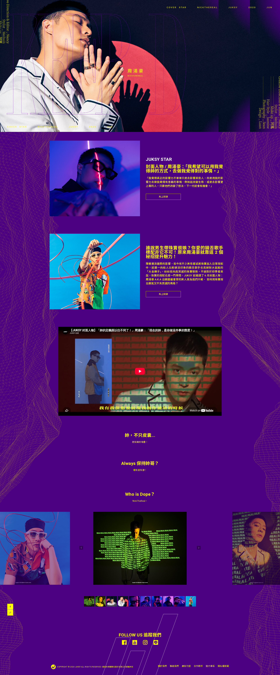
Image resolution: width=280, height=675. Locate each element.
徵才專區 (210, 666)
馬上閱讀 (163, 196)
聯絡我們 (174, 666)
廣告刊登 (186, 666)
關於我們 (162, 666)
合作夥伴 (198, 666)
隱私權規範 (223, 666)
